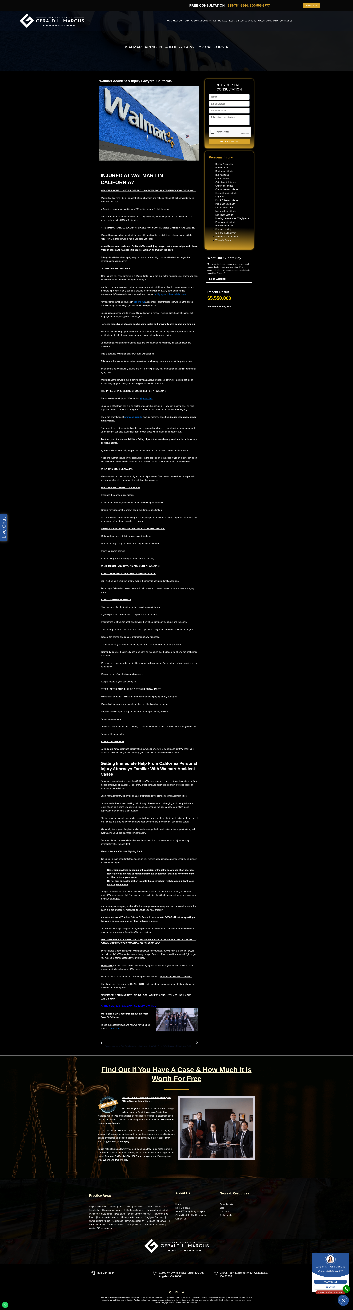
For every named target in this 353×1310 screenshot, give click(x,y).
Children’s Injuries (224, 186)
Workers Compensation (226, 236)
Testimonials (220, 21)
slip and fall (139, 302)
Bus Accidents (222, 175)
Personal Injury (199, 21)
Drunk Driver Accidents (226, 200)
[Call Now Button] (346, 1289)
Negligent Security (224, 215)
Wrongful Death (223, 240)
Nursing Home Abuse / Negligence (232, 218)
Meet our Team (181, 21)
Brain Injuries (221, 167)
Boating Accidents (224, 171)
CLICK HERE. (115, 1028)
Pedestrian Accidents (225, 222)
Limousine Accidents (225, 207)
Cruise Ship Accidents (226, 193)
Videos (261, 21)
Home (169, 21)
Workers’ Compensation (101, 1228)
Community (272, 21)
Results (232, 21)
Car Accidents (222, 178)
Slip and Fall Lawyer (225, 233)
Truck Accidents (116, 1224)
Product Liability (223, 229)
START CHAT (330, 1282)
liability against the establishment (169, 294)
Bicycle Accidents (224, 164)
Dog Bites (220, 196)
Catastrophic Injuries (225, 182)
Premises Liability (224, 226)
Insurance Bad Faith (225, 204)
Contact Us (286, 21)
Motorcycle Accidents (225, 211)
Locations (250, 21)
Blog (241, 21)
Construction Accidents (226, 189)
